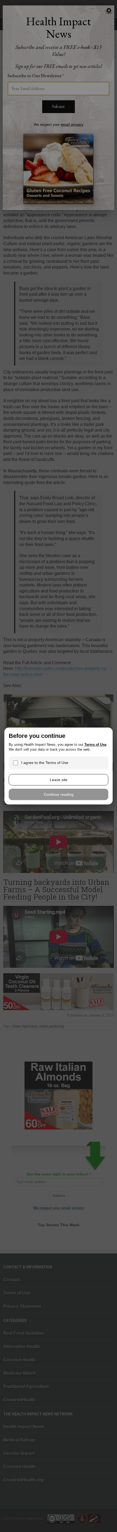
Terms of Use (95, 744)
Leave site (58, 780)
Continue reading (58, 794)
